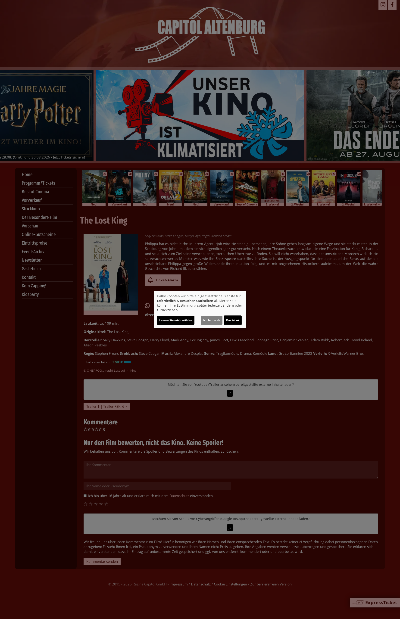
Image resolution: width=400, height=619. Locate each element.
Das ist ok (232, 320)
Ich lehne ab (211, 320)
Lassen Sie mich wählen (175, 320)
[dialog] (200, 309)
